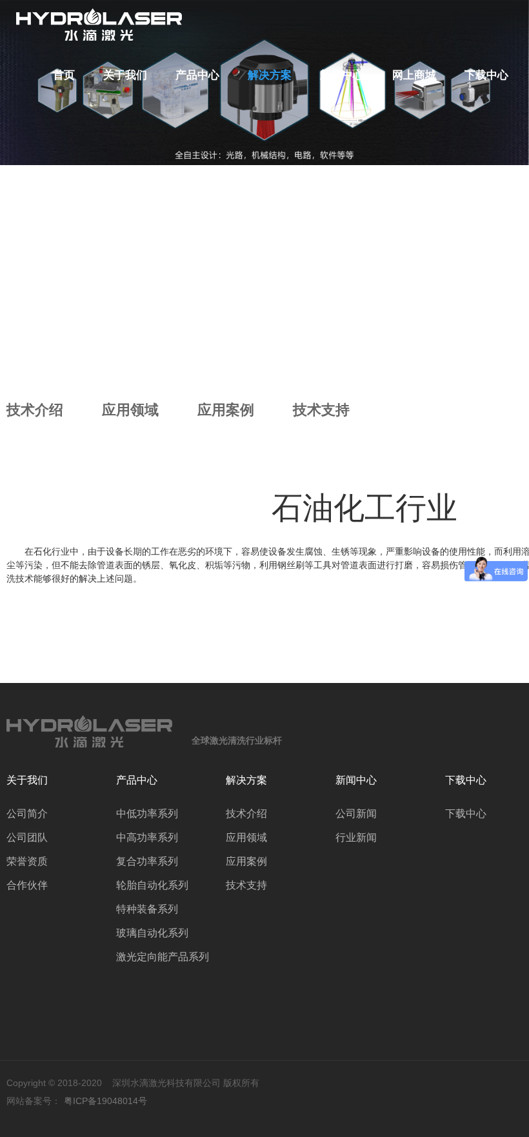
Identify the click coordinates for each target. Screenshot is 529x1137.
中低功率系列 (147, 813)
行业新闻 (356, 837)
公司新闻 (356, 813)
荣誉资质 (27, 861)
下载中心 (486, 75)
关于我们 (125, 75)
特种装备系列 (147, 909)
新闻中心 (342, 75)
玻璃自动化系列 (152, 932)
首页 (64, 75)
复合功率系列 (147, 861)
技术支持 (321, 410)
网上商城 (414, 75)
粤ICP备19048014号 (105, 1101)
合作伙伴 (27, 885)
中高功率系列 (147, 837)
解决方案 (270, 75)
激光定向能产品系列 (162, 956)
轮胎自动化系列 (152, 885)
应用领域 (130, 410)
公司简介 (27, 813)
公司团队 (27, 837)
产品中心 (197, 75)
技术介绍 (34, 410)
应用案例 (225, 410)
